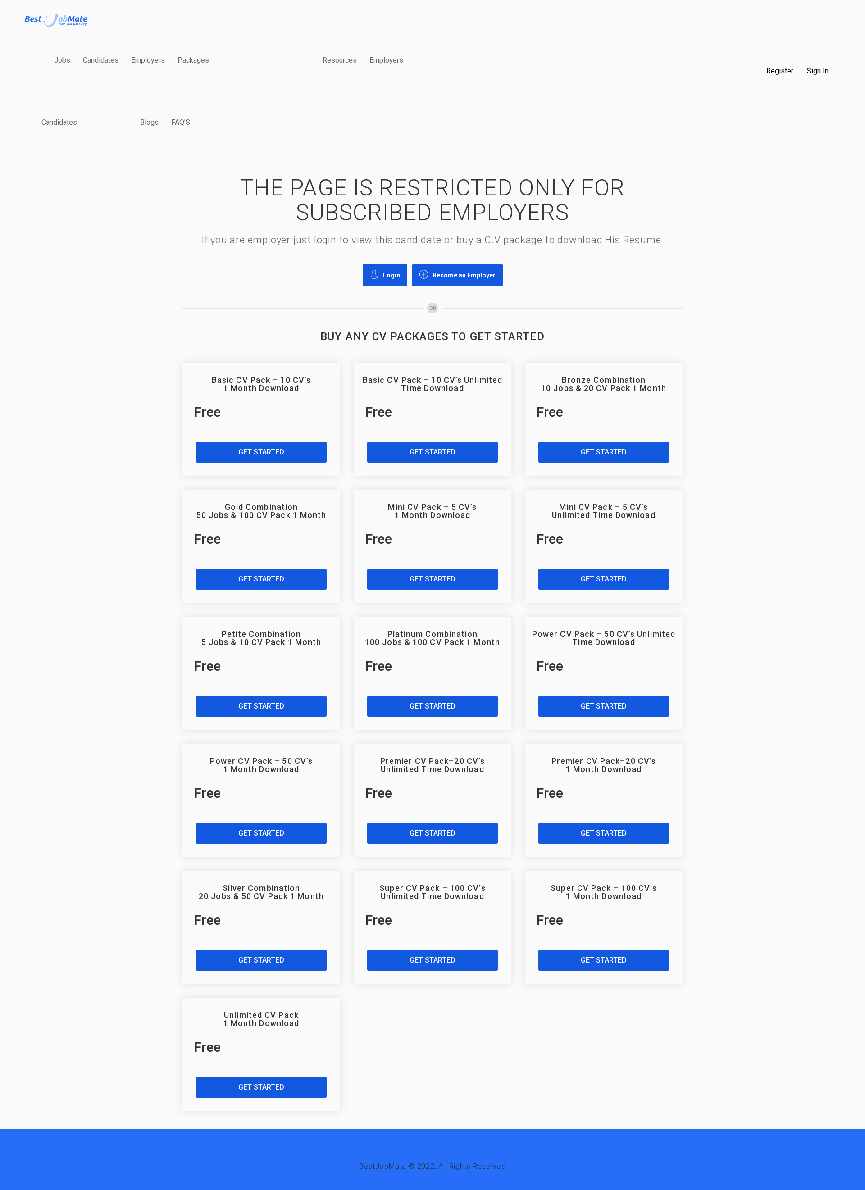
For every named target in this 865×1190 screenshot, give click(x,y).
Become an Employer (464, 275)
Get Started (261, 452)
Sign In (818, 71)
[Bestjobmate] (56, 20)
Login (391, 275)
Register (779, 71)
